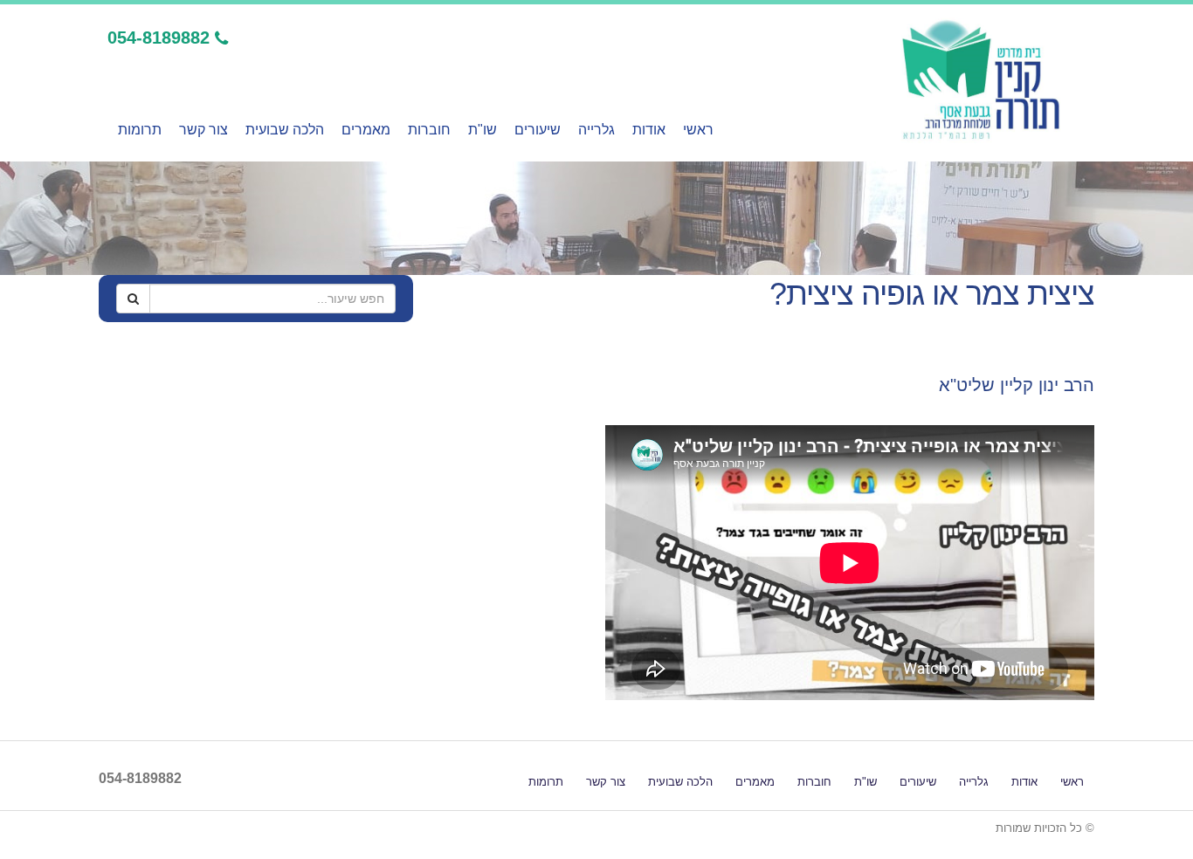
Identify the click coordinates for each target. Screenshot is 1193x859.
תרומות (140, 129)
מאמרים (365, 129)
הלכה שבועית (284, 129)
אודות (648, 129)
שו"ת (482, 129)
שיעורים (537, 129)
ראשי (698, 129)
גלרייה (596, 129)
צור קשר (203, 129)
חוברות (429, 129)
